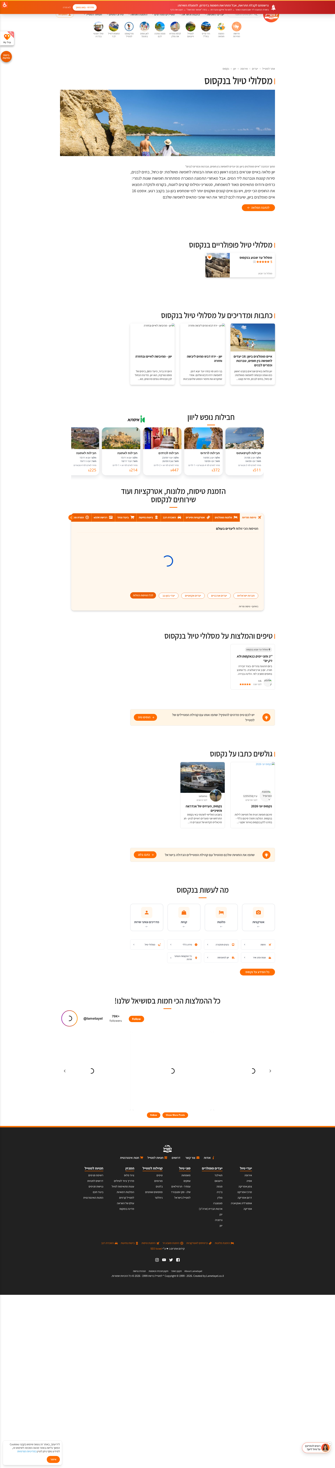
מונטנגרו (217, 1203)
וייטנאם (218, 1181)
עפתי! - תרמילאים (181, 1186)
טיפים (160, 1175)
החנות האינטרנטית (93, 1197)
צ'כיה (219, 1192)
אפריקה (248, 1209)
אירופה (244, 69)
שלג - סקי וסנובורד (181, 1192)
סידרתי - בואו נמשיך (85, 7)
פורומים (158, 1181)
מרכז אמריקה (244, 1192)
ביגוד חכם (98, 1192)
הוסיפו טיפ (144, 717)
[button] (316, 1448)
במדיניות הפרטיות (27, 1451)
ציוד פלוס (129, 1175)
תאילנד (218, 1175)
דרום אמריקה (245, 1197)
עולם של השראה (125, 1203)
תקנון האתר (176, 1271)
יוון (234, 69)
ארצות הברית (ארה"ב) (210, 1209)
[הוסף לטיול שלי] (209, 257)
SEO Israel (156, 1248)
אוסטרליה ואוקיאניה (241, 1203)
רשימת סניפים (95, 1175)
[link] (177, 1260)
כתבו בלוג (144, 855)
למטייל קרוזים (126, 1197)
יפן (220, 1214)
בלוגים (159, 1186)
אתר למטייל (268, 69)
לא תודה (67, 7)
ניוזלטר (159, 1197)
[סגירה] (330, 1443)
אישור (53, 1459)
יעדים (255, 69)
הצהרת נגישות (139, 1271)
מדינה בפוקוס (127, 1209)
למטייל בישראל (182, 1197)
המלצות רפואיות (125, 1192)
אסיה (249, 1181)
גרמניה (218, 1220)
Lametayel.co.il (215, 1276)
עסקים (187, 1181)
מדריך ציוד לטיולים (124, 1181)
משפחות (186, 1175)
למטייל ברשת (155, 1276)
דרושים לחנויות (95, 1181)
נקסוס (226, 69)
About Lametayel (193, 1271)
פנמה (219, 1186)
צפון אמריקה (245, 1186)
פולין (219, 1197)
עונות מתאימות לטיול (123, 1186)
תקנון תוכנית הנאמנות (158, 1271)
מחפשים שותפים (154, 1192)
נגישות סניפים (96, 1186)
